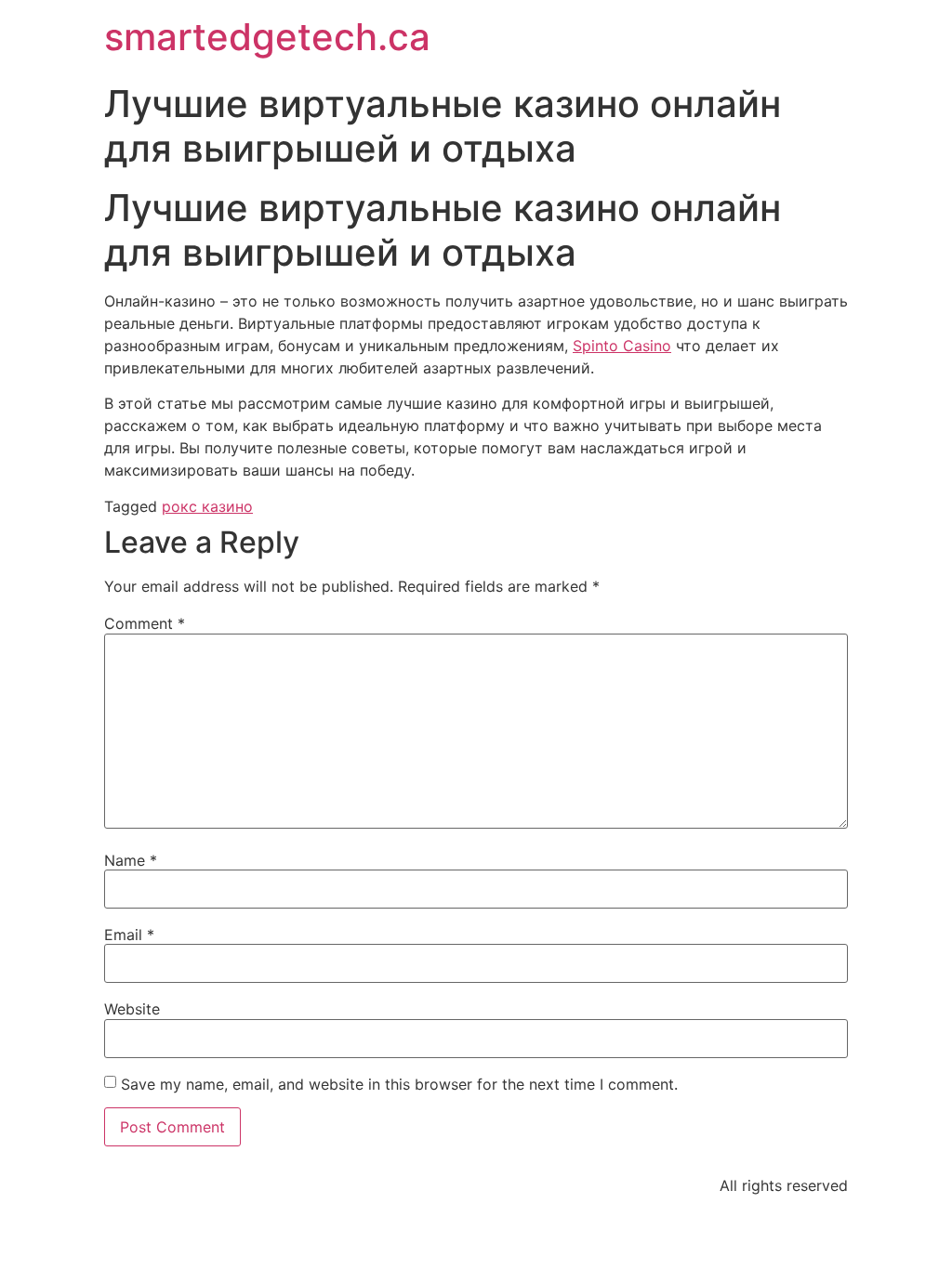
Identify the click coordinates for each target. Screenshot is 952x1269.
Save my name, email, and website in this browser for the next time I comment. (399, 1084)
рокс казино (207, 506)
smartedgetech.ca (267, 36)
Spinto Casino (622, 345)
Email (129, 934)
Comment (144, 623)
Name (130, 860)
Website (132, 1008)
